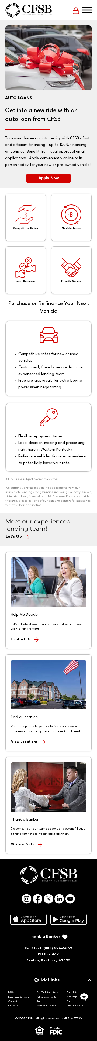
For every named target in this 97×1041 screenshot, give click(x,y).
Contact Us (14, 1001)
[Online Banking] (76, 10)
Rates (40, 1001)
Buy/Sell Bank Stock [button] (47, 992)
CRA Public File (75, 1006)
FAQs (11, 992)
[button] (48, 844)
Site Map (72, 996)
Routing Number (46, 1006)
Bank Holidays (74, 992)
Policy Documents (46, 997)
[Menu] (87, 10)
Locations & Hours (18, 997)
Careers (13, 1006)
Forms (70, 1001)
